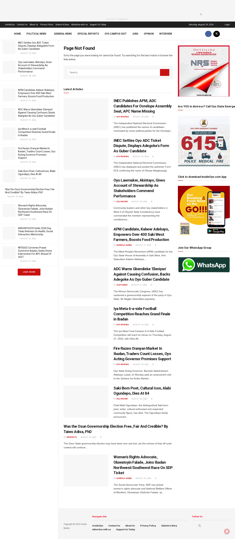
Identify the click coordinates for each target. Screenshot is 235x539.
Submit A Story (62, 24)
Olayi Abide (121, 285)
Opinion (149, 33)
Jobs (135, 33)
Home (17, 33)
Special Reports (88, 33)
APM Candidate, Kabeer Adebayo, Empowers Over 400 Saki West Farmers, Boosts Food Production (36, 93)
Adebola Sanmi (124, 245)
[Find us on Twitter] (216, 34)
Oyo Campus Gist (116, 33)
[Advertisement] (116, 7)
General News (63, 33)
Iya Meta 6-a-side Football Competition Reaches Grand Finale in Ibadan (36, 132)
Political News (36, 33)
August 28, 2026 (139, 201)
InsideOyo (10, 24)
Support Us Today (98, 24)
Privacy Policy (46, 24)
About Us (34, 24)
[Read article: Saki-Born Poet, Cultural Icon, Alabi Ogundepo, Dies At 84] (86, 402)
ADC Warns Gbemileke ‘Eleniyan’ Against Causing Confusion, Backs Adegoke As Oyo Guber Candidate (36, 112)
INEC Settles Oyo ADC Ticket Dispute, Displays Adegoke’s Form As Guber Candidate (36, 45)
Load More (29, 272)
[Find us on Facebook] (208, 34)
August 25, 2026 (140, 364)
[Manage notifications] (227, 531)
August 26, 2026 (140, 325)
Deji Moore (122, 201)
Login (227, 24)
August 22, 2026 (143, 478)
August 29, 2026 (140, 117)
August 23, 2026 (88, 437)
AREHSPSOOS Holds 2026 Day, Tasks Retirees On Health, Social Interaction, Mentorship (35, 231)
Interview (165, 33)
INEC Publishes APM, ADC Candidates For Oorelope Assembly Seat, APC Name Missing (143, 106)
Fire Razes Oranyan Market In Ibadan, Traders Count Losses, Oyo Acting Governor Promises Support (142, 353)
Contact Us (22, 24)
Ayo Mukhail (122, 117)
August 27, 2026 (143, 245)
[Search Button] (228, 34)
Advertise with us (79, 24)
